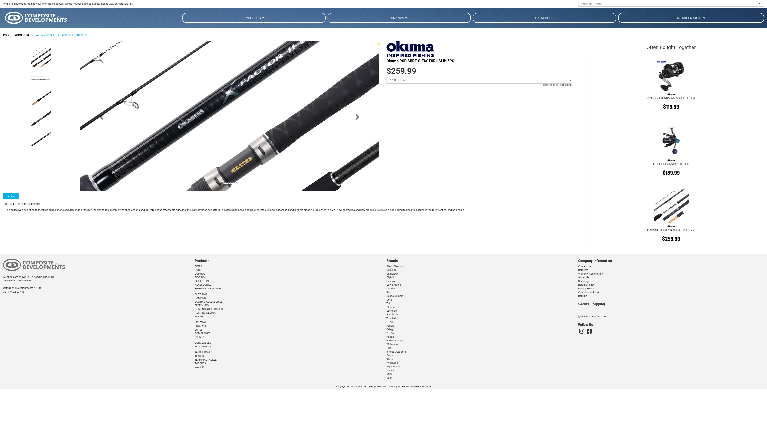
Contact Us (584, 266)
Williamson (392, 344)
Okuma (390, 307)
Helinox (390, 281)
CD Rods (391, 310)
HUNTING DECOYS (205, 312)
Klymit (389, 359)
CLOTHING (201, 294)
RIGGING (200, 277)
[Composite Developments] (92, 18)
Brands (398, 17)
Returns (582, 295)
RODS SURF (22, 35)
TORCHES (200, 363)
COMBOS (200, 273)
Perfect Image (394, 340)
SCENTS (199, 337)
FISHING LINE (202, 281)
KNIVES (199, 316)
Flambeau (392, 314)
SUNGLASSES (203, 342)
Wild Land (392, 362)
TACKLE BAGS (203, 346)
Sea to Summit (394, 295)
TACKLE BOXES (203, 352)
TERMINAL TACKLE (206, 359)
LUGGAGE (201, 325)
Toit (388, 303)
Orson (389, 355)
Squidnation (393, 366)
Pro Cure (391, 333)
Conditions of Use (588, 292)
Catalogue (544, 17)
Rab (388, 292)
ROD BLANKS (202, 333)
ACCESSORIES (203, 284)
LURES (199, 329)
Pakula (390, 325)
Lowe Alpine (393, 284)
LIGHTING (200, 322)
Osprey (390, 288)
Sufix (389, 377)
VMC (389, 373)
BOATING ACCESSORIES (209, 301)
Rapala (390, 336)
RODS (7, 35)
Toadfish (391, 318)
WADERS (200, 367)
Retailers (583, 269)
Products (252, 17)
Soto (389, 299)
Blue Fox (391, 269)
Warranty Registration (590, 273)
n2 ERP (427, 386)
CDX (388, 347)
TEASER (199, 355)
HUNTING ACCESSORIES (209, 309)
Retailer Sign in (691, 17)
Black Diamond (395, 266)
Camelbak (392, 273)
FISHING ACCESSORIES (208, 288)
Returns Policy (586, 284)
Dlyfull (390, 277)
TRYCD (390, 321)
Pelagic (390, 329)
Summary (11, 196)
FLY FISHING (202, 305)
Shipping (583, 281)
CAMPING (200, 297)
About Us (583, 277)
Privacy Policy (586, 288)
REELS (198, 266)
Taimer (390, 370)
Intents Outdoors (396, 351)
